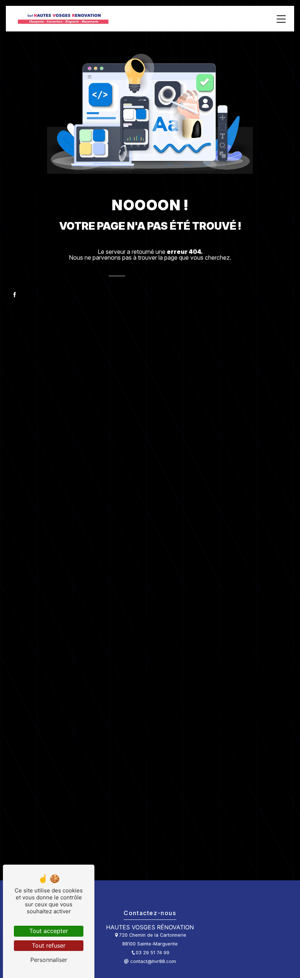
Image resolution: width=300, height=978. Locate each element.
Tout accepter (48, 930)
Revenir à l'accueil (163, 276)
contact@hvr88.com (152, 961)
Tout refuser (48, 945)
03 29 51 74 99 (152, 952)
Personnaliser (48, 959)
